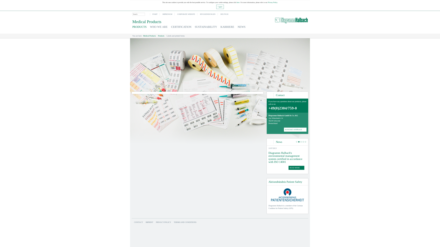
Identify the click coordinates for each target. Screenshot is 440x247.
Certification (181, 26)
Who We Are (159, 26)
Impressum (167, 14)
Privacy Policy (272, 2)
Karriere (227, 26)
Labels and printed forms (176, 36)
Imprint (149, 222)
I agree (220, 7)
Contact (138, 222)
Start (154, 14)
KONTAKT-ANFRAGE (293, 129)
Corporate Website (186, 14)
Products (139, 26)
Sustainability (206, 26)
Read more (295, 168)
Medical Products (149, 36)
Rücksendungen (207, 14)
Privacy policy (163, 222)
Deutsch (224, 14)
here (238, 2)
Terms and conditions (185, 222)
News (241, 26)
